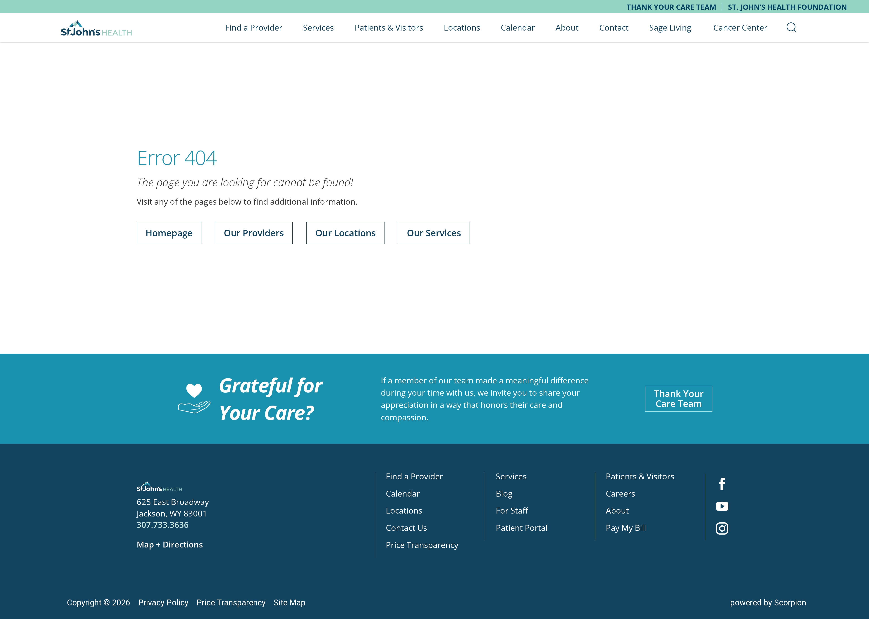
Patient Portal (522, 527)
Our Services (434, 233)
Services (511, 476)
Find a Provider (414, 476)
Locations (404, 510)
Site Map (290, 602)
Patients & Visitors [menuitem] (389, 27)
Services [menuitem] (318, 27)
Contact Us (406, 527)
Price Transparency (422, 545)
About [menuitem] (567, 27)
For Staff (512, 510)
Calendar (403, 493)
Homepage (169, 233)
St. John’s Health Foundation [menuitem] (787, 7)
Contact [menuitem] (614, 27)
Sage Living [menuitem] (670, 27)
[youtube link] (722, 507)
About (617, 510)
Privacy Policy (163, 602)
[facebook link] (722, 485)
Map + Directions (170, 544)
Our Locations (345, 233)
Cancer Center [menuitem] (740, 27)
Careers (620, 493)
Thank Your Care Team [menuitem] (671, 7)
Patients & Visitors (640, 476)
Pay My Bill (626, 527)
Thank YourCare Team (679, 398)
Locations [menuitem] (462, 27)
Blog (504, 493)
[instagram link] (722, 529)
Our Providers (254, 233)
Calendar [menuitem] (518, 27)
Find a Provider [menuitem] (253, 27)
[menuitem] (792, 27)
